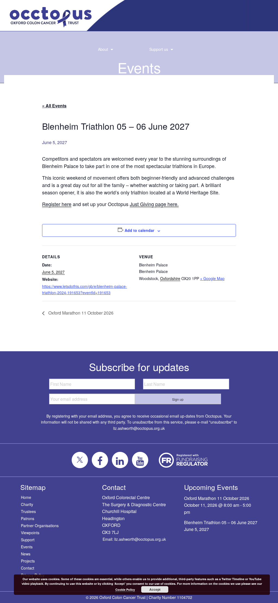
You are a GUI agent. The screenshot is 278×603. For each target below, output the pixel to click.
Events (27, 546)
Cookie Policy (125, 590)
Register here (56, 203)
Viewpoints (30, 532)
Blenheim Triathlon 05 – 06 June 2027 (220, 522)
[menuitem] (104, 49)
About (103, 49)
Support (27, 539)
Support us (158, 49)
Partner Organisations (40, 525)
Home (26, 497)
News (25, 554)
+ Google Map (212, 278)
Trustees (28, 511)
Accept (154, 589)
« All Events (54, 105)
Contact (27, 568)
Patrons (27, 518)
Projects (28, 561)
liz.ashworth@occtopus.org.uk (139, 428)
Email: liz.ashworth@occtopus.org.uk (134, 539)
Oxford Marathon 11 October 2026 (80, 313)
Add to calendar (139, 230)
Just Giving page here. (154, 203)
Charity (27, 504)
